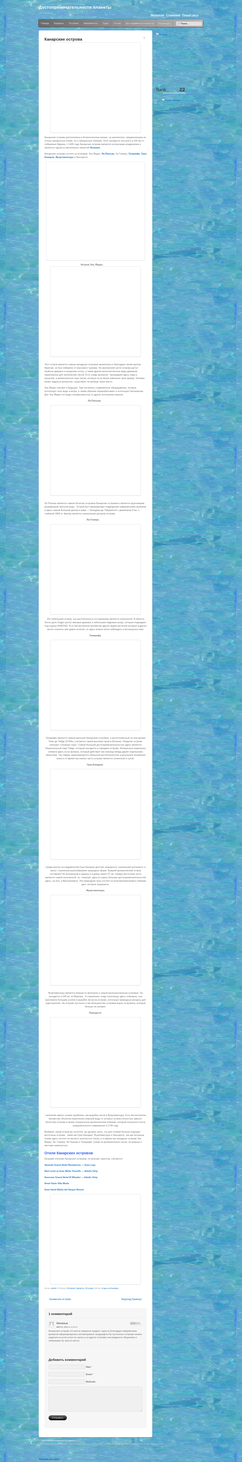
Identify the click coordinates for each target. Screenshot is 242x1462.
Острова (74, 23)
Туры (105, 23)
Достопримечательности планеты (75, 7)
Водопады (164, 23)
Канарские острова (63, 39)
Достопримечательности (139, 23)
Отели (117, 23)
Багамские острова (60, 1299)
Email (89, 1374)
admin (54, 1288)
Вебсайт (91, 1381)
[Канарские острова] (95, 87)
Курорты (59, 23)
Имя (88, 1367)
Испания (71, 1288)
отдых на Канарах (110, 1288)
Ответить (136, 1323)
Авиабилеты (91, 23)
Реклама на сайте (49, 1459)
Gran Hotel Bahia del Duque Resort (64, 1189)
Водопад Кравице (131, 1299)
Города (45, 23)
